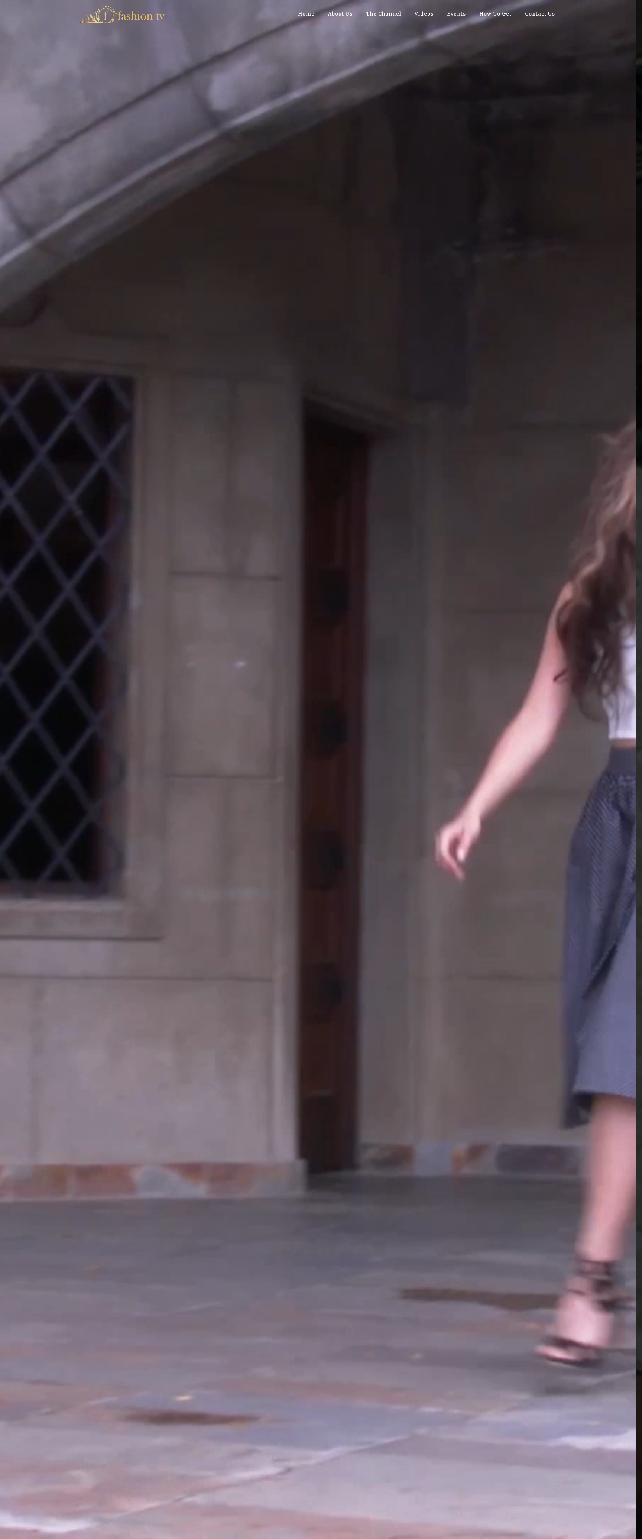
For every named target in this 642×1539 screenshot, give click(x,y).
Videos (424, 14)
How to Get (495, 14)
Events (456, 14)
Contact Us (540, 14)
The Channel (383, 14)
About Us (340, 14)
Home (306, 14)
